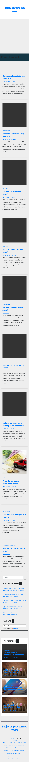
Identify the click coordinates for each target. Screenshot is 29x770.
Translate (15, 628)
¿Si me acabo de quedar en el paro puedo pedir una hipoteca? (12, 673)
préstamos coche (7, 477)
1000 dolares (6, 545)
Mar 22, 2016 (6, 486)
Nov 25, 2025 (8, 657)
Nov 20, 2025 (8, 675)
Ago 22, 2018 (6, 81)
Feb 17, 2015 (6, 554)
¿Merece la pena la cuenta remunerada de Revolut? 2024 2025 (13, 690)
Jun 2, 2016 (6, 313)
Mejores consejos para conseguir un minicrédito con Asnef (13, 425)
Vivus (18, 758)
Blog (11, 742)
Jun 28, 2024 (7, 710)
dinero (14, 81)
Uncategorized (6, 72)
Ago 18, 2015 (6, 520)
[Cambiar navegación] (15, 51)
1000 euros (5, 246)
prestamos (13, 545)
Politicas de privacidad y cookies (14, 747)
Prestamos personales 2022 (13, 753)
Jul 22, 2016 (6, 139)
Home (3, 742)
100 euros (5, 188)
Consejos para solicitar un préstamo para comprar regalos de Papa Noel (14, 655)
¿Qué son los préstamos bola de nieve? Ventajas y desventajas (13, 708)
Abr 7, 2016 (6, 428)
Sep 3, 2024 (7, 692)
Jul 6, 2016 (6, 197)
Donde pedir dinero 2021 (20, 742)
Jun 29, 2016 (6, 255)
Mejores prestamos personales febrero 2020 (14, 745)
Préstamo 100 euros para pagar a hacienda (14, 750)
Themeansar (14, 740)
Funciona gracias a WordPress (9, 738)
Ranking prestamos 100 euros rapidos (14, 756)
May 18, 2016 (6, 371)
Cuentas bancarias (9, 685)
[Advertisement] (14, 34)
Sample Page (11, 758)
